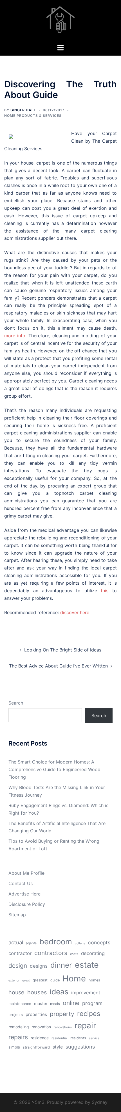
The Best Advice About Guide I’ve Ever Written (58, 666)
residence (40, 1038)
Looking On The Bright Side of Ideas (62, 650)
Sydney (99, 1102)
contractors (50, 952)
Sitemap (17, 914)
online (71, 1002)
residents (78, 1038)
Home (74, 978)
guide (55, 980)
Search (15, 703)
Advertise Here (24, 894)
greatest (40, 980)
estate (87, 965)
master (40, 1003)
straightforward (36, 1047)
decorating (93, 953)
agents (31, 943)
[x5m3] (60, 21)
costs (74, 954)
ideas (59, 991)
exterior (13, 980)
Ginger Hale (23, 110)
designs (39, 966)
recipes (88, 1014)
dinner (61, 965)
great (26, 980)
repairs (18, 1037)
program (92, 1003)
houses (37, 992)
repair (85, 1025)
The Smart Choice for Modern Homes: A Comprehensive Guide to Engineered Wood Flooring (54, 769)
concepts (99, 942)
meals (55, 1004)
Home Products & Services (33, 115)
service (94, 1038)
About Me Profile (26, 873)
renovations (63, 1027)
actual (15, 942)
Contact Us (20, 883)
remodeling (18, 1027)
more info (14, 335)
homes (94, 980)
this (104, 590)
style (58, 1047)
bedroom (55, 941)
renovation (41, 1027)
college (80, 943)
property (62, 1013)
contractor (20, 953)
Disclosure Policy (26, 904)
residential (59, 1038)
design (17, 965)
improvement (85, 992)
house (16, 992)
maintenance (19, 1003)
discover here (74, 612)
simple (14, 1047)
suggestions (80, 1046)
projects (15, 1014)
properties (36, 1014)
